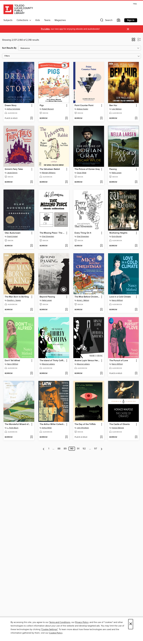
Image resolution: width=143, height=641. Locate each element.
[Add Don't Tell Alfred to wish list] (31, 373)
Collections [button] (23, 20)
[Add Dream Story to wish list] (31, 118)
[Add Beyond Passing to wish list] (66, 310)
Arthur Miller (47, 428)
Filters (7, 56)
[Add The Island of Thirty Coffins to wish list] (66, 373)
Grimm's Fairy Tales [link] (14, 169)
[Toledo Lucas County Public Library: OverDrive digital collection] (18, 9)
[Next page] (101, 448)
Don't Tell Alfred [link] (12, 360)
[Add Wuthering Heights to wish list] (136, 246)
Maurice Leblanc (48, 364)
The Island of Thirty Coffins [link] (52, 360)
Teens (47, 20)
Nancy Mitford (117, 300)
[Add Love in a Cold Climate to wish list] (136, 310)
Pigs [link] (42, 105)
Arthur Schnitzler (13, 109)
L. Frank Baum (12, 428)
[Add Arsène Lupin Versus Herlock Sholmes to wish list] (101, 373)
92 (84, 448)
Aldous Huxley (82, 109)
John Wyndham (83, 428)
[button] (106, 20)
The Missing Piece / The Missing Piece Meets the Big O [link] (52, 233)
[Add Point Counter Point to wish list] (101, 118)
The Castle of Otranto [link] (119, 424)
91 (78, 448)
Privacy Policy (81, 622)
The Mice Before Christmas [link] (87, 297)
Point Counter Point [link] (84, 105)
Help (135, 4)
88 (59, 448)
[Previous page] (43, 448)
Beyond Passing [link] (47, 297)
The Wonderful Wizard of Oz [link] (17, 424)
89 (65, 448)
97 (95, 448)
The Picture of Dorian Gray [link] (87, 169)
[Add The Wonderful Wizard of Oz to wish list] (31, 437)
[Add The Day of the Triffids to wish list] (101, 437)
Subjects (7, 20)
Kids (37, 20)
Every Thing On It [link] (83, 233)
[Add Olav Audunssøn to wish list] (31, 246)
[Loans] (119, 20)
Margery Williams (48, 173)
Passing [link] (113, 169)
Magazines (60, 20)
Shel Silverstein (48, 236)
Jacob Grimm (12, 173)
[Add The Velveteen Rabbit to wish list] (66, 182)
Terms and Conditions (59, 622)
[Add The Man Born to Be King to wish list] (31, 310)
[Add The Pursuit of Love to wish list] (136, 373)
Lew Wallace (116, 109)
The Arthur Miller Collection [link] (52, 424)
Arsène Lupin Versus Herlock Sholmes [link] (87, 360)
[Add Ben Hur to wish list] (136, 118)
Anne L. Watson (83, 300)
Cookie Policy (55, 632)
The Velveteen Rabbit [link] (50, 169)
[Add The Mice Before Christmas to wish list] (101, 310)
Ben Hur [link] (113, 105)
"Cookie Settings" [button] (49, 629)
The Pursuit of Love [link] (118, 360)
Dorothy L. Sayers (14, 300)
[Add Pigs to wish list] (66, 118)
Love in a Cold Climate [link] (120, 297)
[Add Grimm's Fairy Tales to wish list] (31, 182)
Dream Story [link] (10, 105)
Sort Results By (9, 48)
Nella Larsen (116, 173)
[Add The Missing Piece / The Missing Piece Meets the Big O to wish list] (66, 246)
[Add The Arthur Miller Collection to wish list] (66, 437)
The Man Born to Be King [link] (17, 297)
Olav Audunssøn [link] (13, 233)
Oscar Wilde (81, 173)
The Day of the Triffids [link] (85, 424)
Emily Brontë (116, 236)
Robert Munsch (48, 109)
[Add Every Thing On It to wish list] (101, 246)
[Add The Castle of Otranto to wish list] (136, 437)
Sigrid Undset (12, 236)
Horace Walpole (118, 428)
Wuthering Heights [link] (118, 233)
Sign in (130, 20)
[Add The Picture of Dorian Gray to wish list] (101, 182)
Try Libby (45, 29)
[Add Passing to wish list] (136, 182)
